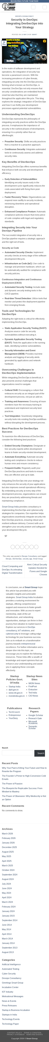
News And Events (34, 1035)
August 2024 (8, 879)
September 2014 (9, 920)
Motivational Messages (12, 996)
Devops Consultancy (24, 16)
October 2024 (8, 870)
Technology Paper (10, 1024)
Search (5, 748)
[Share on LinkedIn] (36, 547)
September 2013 (9, 948)
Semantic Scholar (32, 727)
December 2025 (9, 847)
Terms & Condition (32, 1033)
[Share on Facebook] (17, 547)
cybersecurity (12, 634)
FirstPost (32, 686)
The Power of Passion (12, 784)
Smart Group (38, 559)
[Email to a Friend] (27, 547)
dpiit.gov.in (14, 690)
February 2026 (9, 838)
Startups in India (9, 1015)
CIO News (33, 696)
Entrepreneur (15, 715)
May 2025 (6, 856)
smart (34, 34)
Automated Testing (10, 969)
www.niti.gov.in (15, 693)
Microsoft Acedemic (33, 722)
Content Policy (14, 1033)
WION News (34, 683)
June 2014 (7, 925)
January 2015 (8, 916)
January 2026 (8, 843)
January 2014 (8, 943)
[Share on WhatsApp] (13, 547)
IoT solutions (24, 630)
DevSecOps (17, 559)
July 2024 (6, 884)
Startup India (14, 686)
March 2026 (7, 834)
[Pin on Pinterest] (31, 547)
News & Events (9, 1001)
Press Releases (9, 1005)
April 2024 (6, 897)
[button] (33, 7)
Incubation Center (10, 987)
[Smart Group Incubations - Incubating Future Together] (15, 7)
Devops (8, 559)
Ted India (32, 693)
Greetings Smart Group (12, 983)
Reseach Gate (35, 718)
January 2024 (8, 911)
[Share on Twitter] (22, 547)
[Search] (45, 7)
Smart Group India (10, 507)
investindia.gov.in (17, 696)
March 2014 (7, 939)
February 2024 (9, 907)
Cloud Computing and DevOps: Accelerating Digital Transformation (12, 569)
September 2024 (9, 875)
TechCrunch (14, 712)
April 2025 (6, 861)
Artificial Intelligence (11, 964)
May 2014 (6, 929)
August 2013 (8, 952)
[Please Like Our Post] (3, 536)
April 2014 (6, 934)
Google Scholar (35, 715)
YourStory (13, 718)
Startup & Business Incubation (16, 1010)
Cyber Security (9, 974)
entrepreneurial (28, 644)
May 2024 (6, 893)
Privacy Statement (16, 1035)
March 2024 (7, 902)
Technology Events (11, 1019)
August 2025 (8, 852)
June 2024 (7, 888)
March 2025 (7, 865)
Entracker (32, 689)
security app (27, 559)
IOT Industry (7, 992)
